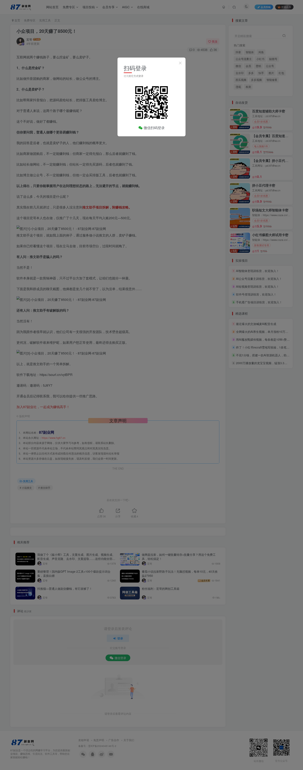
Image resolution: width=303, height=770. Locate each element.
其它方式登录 (136, 76)
